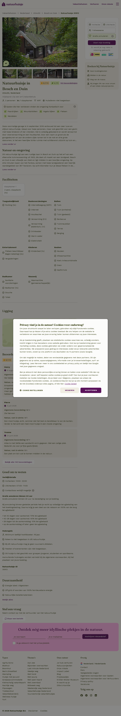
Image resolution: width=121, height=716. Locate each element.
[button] (31, 390)
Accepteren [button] (91, 390)
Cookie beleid (70, 384)
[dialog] (60, 358)
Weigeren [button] (69, 390)
